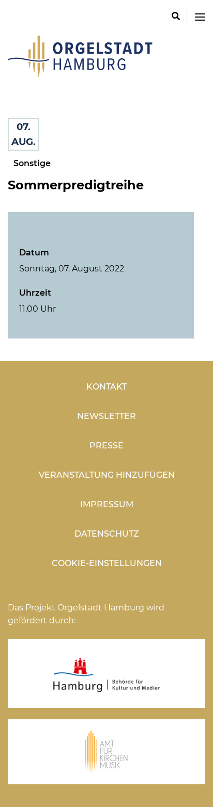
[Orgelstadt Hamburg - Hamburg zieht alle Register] (80, 73)
